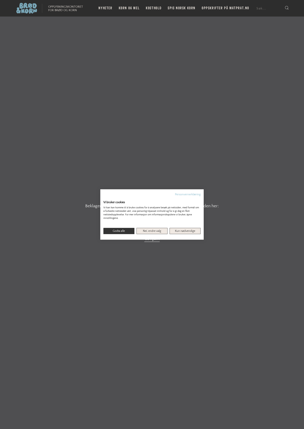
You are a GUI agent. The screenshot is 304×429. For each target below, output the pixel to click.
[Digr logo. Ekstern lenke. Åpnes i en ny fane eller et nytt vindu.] (106, 198)
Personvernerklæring (188, 194)
